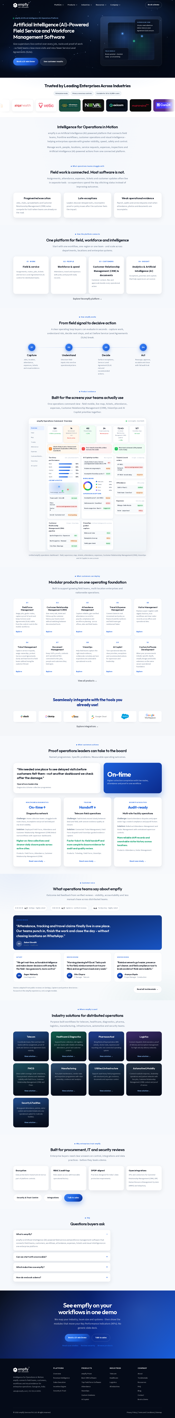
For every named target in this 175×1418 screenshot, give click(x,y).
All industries (115, 1386)
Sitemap (158, 1412)
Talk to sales (73, 1197)
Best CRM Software (88, 1378)
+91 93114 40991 (34, 1391)
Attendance (86, 1386)
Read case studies (70, 1345)
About (140, 1373)
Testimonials (143, 1378)
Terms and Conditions (146, 1412)
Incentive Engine (59, 1386)
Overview (57, 1373)
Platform (57, 4)
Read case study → (37, 861)
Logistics (113, 1382)
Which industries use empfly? (62, 1267)
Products (71, 4)
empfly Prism (86, 1373)
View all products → (87, 680)
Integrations (53, 1197)
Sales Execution (59, 1382)
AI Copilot (85, 1399)
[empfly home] (21, 5)
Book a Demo (153, 4)
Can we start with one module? (62, 1256)
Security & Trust (59, 1390)
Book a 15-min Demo (26, 61)
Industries (85, 4)
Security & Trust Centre (27, 1197)
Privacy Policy (132, 1412)
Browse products (105, 1345)
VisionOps (85, 1390)
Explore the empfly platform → (87, 298)
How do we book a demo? (62, 1277)
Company (114, 4)
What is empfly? (62, 1234)
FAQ (139, 1386)
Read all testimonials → (147, 989)
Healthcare (114, 1378)
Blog (139, 1390)
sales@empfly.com (20, 1391)
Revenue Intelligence (61, 1378)
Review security (88, 1345)
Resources (100, 4)
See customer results (53, 61)
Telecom (113, 1373)
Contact (141, 1395)
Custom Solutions (88, 1395)
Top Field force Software (91, 1382)
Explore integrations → (87, 726)
